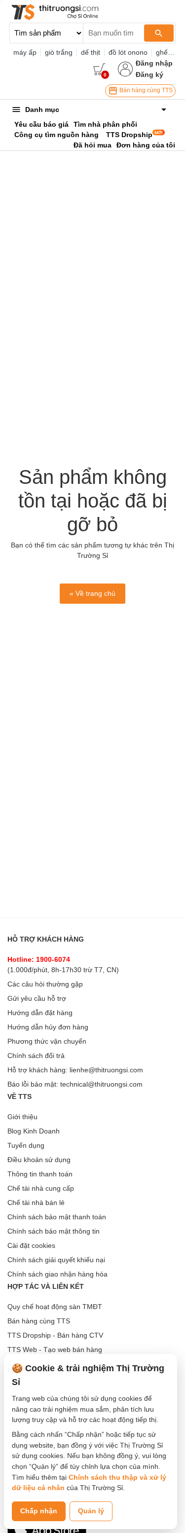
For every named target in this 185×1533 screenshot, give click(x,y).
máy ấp (25, 52)
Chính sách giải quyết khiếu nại (56, 1260)
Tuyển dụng (25, 1145)
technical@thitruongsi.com (101, 1084)
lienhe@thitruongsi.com (106, 1070)
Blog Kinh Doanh (33, 1131)
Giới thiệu (22, 1117)
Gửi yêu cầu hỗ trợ (36, 998)
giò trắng (59, 52)
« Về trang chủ (92, 593)
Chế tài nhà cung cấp (40, 1188)
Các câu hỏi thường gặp (45, 984)
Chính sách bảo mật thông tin (53, 1231)
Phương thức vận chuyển (46, 1041)
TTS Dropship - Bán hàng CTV (55, 1335)
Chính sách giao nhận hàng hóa (57, 1274)
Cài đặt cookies (31, 1245)
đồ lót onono (128, 52)
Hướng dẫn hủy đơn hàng (47, 1027)
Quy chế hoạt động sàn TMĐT (54, 1307)
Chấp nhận (38, 1511)
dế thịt (90, 52)
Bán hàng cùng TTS (145, 90)
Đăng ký (149, 74)
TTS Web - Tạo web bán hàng (54, 1349)
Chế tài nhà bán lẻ (36, 1202)
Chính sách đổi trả (36, 1055)
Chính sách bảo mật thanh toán (56, 1217)
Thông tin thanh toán (40, 1174)
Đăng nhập (154, 63)
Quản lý (91, 1511)
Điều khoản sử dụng (39, 1160)
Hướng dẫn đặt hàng (40, 1013)
